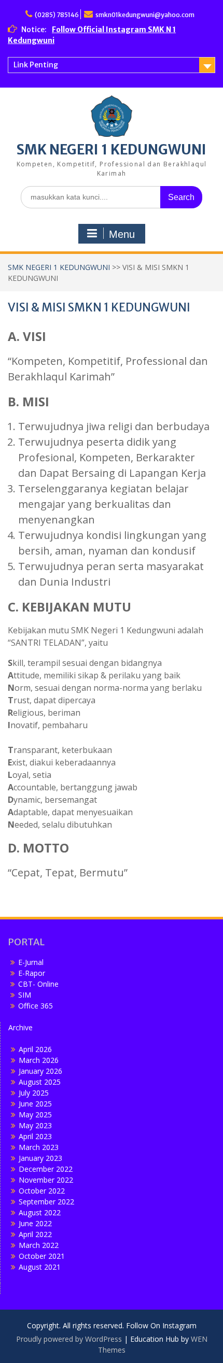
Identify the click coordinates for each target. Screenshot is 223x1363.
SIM (24, 995)
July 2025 (34, 1093)
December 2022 (46, 1169)
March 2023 (39, 1147)
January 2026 (40, 1071)
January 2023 (40, 1158)
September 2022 (46, 1201)
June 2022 (35, 1223)
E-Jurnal (31, 962)
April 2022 (35, 1234)
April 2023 (35, 1136)
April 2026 (35, 1049)
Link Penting (35, 64)
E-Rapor (31, 973)
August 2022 (40, 1212)
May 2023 (35, 1125)
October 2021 (42, 1256)
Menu (122, 234)
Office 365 (35, 1006)
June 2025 (35, 1104)
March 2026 (39, 1060)
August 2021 (40, 1267)
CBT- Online (38, 984)
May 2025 (35, 1114)
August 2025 (40, 1082)
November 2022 (46, 1180)
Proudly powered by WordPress (69, 1339)
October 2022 (42, 1191)
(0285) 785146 (57, 15)
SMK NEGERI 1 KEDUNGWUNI (111, 149)
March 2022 (39, 1245)
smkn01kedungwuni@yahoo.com (144, 15)
